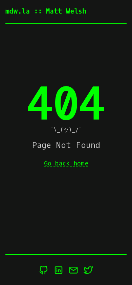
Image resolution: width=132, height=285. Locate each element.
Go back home (66, 163)
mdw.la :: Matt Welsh (46, 11)
